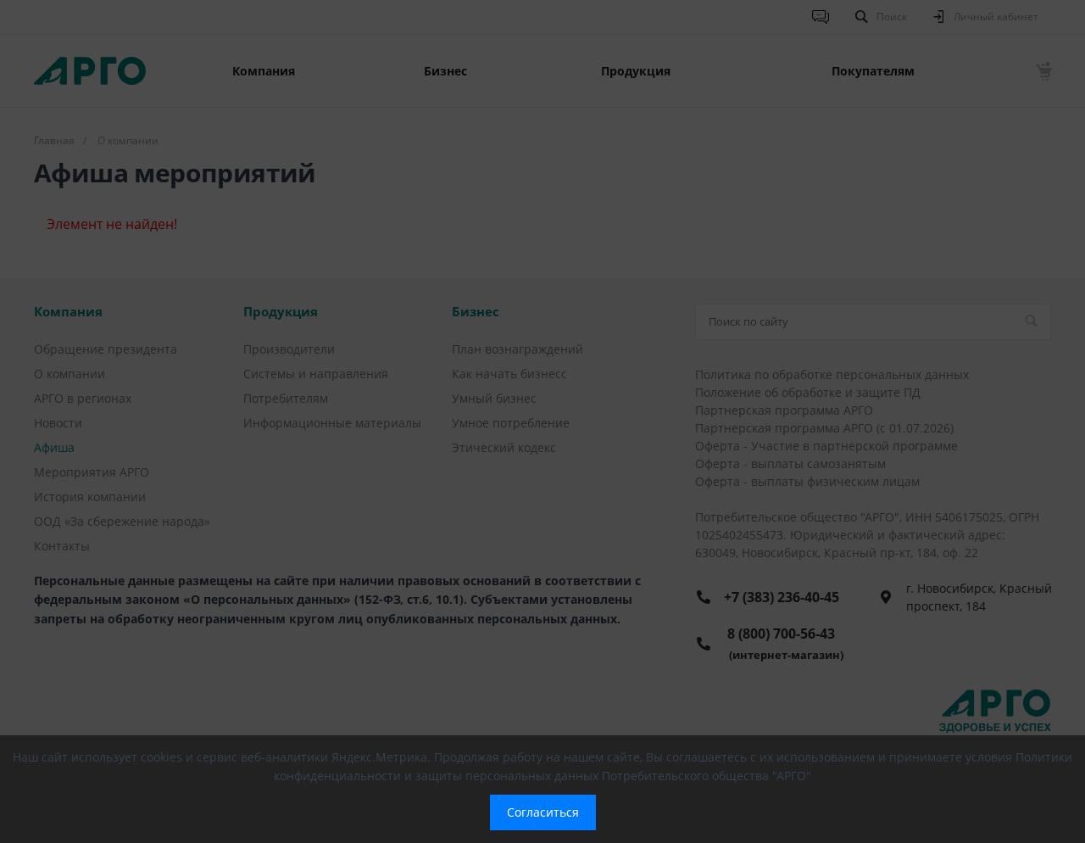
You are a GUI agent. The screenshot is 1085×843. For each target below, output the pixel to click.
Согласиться (543, 812)
